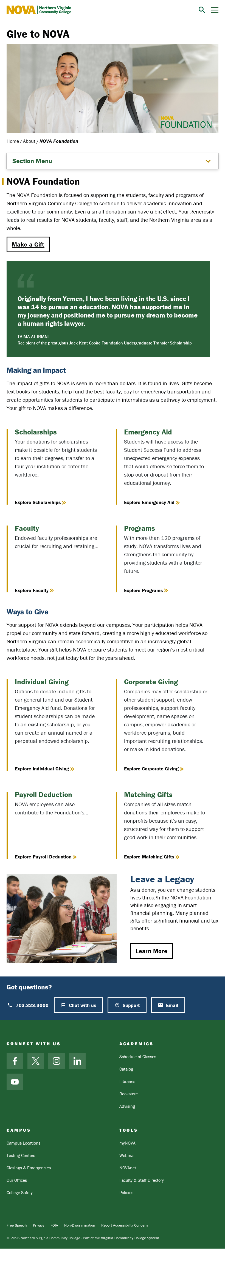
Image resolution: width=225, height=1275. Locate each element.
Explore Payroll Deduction (43, 856)
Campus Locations (23, 1143)
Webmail (127, 1155)
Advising (127, 1106)
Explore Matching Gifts (149, 856)
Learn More (151, 951)
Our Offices (17, 1180)
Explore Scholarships (38, 502)
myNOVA (127, 1143)
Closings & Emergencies (29, 1167)
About (29, 141)
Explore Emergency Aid (149, 502)
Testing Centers (21, 1155)
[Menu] (214, 10)
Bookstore (128, 1093)
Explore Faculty (32, 590)
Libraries (127, 1081)
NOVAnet (127, 1167)
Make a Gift (28, 244)
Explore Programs (143, 590)
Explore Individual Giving (42, 768)
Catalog (126, 1069)
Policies (126, 1192)
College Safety (20, 1192)
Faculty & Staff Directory (141, 1180)
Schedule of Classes (137, 1056)
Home (13, 141)
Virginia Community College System (130, 1237)
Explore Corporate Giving (151, 768)
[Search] (202, 10)
